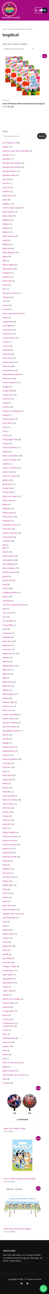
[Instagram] (27, 1283)
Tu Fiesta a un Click (11, 17)
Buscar (5, 131)
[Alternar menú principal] (44, 10)
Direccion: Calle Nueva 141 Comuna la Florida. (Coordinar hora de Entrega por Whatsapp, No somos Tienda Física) (22, 1258)
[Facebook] (21, 1283)
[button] (43, 1288)
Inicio (4, 29)
